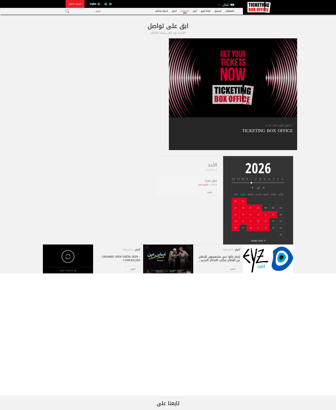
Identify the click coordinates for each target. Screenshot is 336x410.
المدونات (185, 11)
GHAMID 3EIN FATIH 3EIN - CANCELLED (121, 258)
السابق (217, 11)
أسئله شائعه (161, 11)
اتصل (174, 11)
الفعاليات (229, 11)
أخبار (195, 11)
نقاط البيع (206, 11)
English (93, 3)
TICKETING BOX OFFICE (267, 130)
